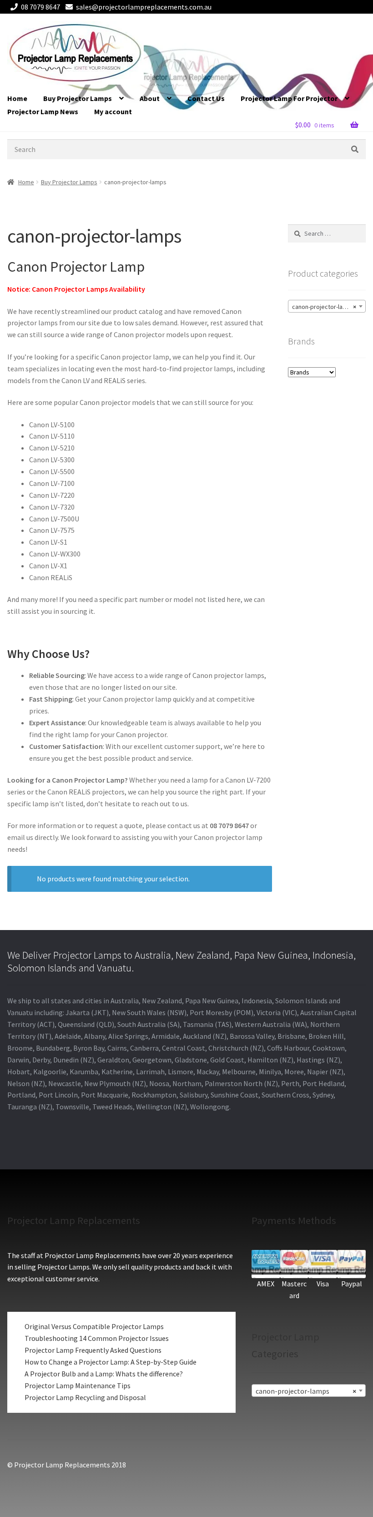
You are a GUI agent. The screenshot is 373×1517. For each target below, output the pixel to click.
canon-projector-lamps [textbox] (324, 307)
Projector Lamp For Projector (289, 98)
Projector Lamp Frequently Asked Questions (93, 1350)
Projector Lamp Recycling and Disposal (85, 1397)
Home (17, 98)
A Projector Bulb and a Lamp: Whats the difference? (104, 1373)
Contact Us (206, 98)
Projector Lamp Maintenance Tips (78, 1385)
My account (113, 111)
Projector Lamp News (42, 111)
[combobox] (327, 306)
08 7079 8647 (40, 6)
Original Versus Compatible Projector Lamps (94, 1326)
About (150, 98)
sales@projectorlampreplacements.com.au (144, 6)
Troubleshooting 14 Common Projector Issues (97, 1338)
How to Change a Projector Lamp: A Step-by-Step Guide (111, 1361)
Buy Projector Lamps (77, 98)
